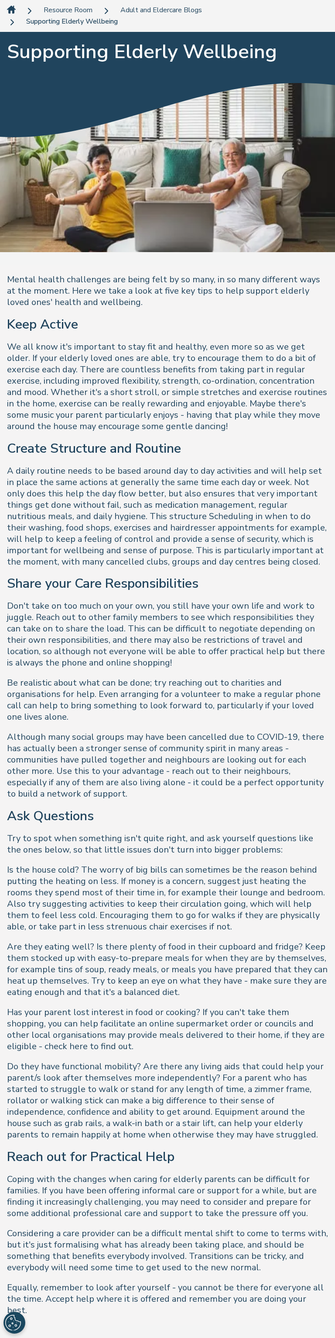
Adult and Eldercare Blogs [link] (161, 10)
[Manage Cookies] (14, 1323)
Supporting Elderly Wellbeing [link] (72, 21)
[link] (11, 10)
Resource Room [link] (68, 10)
